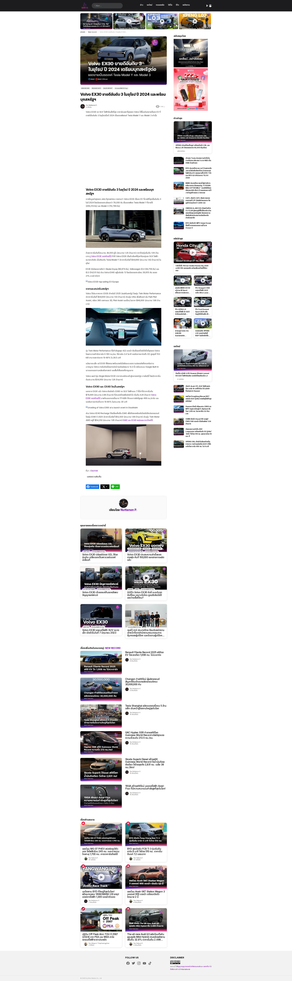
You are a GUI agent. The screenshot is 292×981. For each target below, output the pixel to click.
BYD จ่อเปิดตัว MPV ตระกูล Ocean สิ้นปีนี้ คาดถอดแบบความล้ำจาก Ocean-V (198, 225)
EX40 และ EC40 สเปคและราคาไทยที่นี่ (138, 420)
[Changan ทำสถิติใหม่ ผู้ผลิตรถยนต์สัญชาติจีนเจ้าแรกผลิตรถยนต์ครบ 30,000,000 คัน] (101, 689)
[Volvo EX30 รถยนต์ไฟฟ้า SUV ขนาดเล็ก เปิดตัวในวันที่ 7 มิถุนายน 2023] (101, 615)
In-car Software (89, 589)
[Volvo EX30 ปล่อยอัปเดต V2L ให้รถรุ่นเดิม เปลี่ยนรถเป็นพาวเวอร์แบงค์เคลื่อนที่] (101, 540)
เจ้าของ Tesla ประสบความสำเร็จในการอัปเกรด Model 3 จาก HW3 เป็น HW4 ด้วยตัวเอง (198, 160)
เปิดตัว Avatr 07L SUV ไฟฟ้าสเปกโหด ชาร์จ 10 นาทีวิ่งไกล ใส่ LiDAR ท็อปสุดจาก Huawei (198, 388)
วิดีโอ (170, 5)
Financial (146, 548)
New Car (86, 627)
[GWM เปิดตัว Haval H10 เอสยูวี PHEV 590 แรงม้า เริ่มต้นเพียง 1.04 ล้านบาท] (179, 421)
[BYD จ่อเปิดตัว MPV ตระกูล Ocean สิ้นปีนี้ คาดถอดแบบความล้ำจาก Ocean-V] (179, 225)
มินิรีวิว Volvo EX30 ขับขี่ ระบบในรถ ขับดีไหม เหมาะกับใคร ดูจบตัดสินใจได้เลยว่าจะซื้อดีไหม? (144, 595)
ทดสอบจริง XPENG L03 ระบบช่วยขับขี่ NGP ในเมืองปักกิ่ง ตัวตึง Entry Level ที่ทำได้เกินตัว (161, 25)
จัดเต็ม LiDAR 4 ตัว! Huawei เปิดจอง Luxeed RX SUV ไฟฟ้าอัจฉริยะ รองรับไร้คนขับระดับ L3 (192, 374)
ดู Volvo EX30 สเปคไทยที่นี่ (100, 256)
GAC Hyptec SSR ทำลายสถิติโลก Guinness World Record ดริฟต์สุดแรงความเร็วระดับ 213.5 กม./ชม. (144, 735)
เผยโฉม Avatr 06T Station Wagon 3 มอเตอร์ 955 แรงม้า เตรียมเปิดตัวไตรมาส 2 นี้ (146, 894)
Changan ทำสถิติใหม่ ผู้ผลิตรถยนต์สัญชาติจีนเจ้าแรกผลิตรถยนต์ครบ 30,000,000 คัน (142, 682)
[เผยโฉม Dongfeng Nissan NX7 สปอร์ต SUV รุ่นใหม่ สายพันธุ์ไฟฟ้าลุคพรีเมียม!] (179, 399)
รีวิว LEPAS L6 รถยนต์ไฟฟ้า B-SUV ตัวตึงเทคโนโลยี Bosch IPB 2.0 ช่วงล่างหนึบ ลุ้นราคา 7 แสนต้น (182, 311)
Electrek (94, 471)
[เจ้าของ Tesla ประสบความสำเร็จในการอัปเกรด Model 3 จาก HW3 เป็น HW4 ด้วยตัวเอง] (179, 161)
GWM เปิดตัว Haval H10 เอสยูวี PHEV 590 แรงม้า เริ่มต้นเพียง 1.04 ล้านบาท (198, 421)
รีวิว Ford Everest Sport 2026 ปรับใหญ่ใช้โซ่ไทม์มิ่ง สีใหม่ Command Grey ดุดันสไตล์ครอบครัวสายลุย (202, 311)
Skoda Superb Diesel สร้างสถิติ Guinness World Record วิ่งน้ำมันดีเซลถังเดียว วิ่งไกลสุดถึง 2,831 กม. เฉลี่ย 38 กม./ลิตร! (145, 763)
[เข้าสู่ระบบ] (210, 5)
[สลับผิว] (207, 6)
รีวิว (177, 5)
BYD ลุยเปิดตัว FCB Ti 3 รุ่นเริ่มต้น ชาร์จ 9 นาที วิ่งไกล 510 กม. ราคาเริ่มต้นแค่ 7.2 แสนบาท (144, 851)
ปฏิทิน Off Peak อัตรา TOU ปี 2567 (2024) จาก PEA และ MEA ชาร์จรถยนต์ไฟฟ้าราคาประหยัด (100, 937)
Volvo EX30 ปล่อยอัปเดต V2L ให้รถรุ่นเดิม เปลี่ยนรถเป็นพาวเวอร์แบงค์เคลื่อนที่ (100, 557)
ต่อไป (210, 21)
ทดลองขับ (160, 5)
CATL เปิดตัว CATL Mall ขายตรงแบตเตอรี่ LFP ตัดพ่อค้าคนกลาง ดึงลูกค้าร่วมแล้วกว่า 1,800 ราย (198, 200)
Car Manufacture (134, 548)
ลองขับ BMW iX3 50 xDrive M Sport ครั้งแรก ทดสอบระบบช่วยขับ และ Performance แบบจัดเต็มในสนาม (127, 25)
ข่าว (141, 5)
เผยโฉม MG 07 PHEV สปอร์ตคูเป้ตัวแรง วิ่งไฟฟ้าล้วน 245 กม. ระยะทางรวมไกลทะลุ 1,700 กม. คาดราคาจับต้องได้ (100, 851)
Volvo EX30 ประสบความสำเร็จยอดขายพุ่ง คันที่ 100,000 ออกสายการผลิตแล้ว (145, 557)
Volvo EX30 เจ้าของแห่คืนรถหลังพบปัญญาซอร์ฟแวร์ (100, 593)
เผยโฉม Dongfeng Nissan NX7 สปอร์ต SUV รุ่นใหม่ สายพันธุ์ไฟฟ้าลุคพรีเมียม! (198, 398)
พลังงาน (186, 5)
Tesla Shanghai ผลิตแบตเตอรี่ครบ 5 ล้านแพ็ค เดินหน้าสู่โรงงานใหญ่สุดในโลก (145, 707)
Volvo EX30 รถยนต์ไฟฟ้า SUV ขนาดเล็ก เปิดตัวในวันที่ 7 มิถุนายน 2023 (100, 631)
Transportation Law (135, 551)
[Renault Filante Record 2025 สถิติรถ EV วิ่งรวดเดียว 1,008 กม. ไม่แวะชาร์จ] (101, 662)
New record (113, 648)
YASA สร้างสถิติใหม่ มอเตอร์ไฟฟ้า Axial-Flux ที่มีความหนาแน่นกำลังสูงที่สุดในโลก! (145, 787)
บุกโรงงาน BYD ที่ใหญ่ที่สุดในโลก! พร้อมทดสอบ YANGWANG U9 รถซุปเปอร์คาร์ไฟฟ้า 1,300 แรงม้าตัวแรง (100, 894)
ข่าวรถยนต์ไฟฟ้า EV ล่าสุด (98, 551)
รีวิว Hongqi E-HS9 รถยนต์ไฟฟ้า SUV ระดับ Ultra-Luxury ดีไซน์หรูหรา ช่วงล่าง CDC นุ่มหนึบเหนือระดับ (202, 290)
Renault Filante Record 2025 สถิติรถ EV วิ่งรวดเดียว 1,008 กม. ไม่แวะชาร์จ (144, 653)
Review (130, 589)
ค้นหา (95, 5)
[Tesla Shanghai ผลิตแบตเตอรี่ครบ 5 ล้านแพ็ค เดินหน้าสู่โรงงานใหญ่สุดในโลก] (101, 716)
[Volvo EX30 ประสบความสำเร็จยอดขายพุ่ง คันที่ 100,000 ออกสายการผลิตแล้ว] (146, 540)
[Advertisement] (123, 134)
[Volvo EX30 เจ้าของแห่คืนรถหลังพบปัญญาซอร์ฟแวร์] (101, 578)
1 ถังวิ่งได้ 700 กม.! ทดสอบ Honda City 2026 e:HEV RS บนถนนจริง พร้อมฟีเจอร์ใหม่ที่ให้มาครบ (192, 268)
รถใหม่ (149, 5)
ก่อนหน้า (81, 21)
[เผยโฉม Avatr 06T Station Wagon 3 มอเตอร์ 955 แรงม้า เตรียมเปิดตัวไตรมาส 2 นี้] (146, 877)
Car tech (86, 551)
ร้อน (83, 823)
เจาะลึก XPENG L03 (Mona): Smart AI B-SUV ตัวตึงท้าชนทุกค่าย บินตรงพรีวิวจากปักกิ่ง (195, 25)
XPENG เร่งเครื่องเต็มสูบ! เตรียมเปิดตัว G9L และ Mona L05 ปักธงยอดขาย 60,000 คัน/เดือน (193, 146)
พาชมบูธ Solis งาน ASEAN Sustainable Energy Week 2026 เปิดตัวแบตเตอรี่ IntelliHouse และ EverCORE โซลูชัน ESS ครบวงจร (182, 333)
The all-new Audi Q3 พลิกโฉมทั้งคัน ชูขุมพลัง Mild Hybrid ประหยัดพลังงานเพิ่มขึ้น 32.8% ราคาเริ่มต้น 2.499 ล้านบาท (146, 937)
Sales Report (157, 548)
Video (137, 589)
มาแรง (83, 908)
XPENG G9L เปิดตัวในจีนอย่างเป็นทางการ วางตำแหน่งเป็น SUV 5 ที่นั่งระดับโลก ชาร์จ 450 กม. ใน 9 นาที (198, 444)
